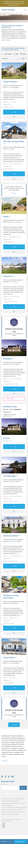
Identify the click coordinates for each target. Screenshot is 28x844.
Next (23, 58)
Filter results (20, 841)
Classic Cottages (7, 798)
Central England (6, 803)
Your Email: (4, 784)
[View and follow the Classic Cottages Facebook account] (5, 777)
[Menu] (25, 10)
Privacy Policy (10, 819)
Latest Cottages (8, 54)
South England (11, 801)
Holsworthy (14, 222)
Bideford (8, 603)
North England (13, 803)
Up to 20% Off (10, 398)
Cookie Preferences (6, 821)
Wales (17, 801)
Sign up (14, 193)
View (15, 112)
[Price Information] (16, 301)
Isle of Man (10, 805)
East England (21, 803)
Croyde (10, 87)
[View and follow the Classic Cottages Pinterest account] (13, 777)
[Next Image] (23, 71)
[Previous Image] (4, 71)
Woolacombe (13, 541)
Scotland (4, 805)
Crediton (8, 149)
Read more (7, 40)
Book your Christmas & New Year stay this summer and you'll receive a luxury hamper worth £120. (14, 3)
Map (17, 54)
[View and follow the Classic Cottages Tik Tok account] (9, 777)
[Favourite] (14, 117)
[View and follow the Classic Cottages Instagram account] (2, 777)
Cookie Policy (18, 819)
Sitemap (4, 819)
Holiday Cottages (19, 798)
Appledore (12, 364)
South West (4, 801)
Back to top (4, 760)
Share (24, 54)
